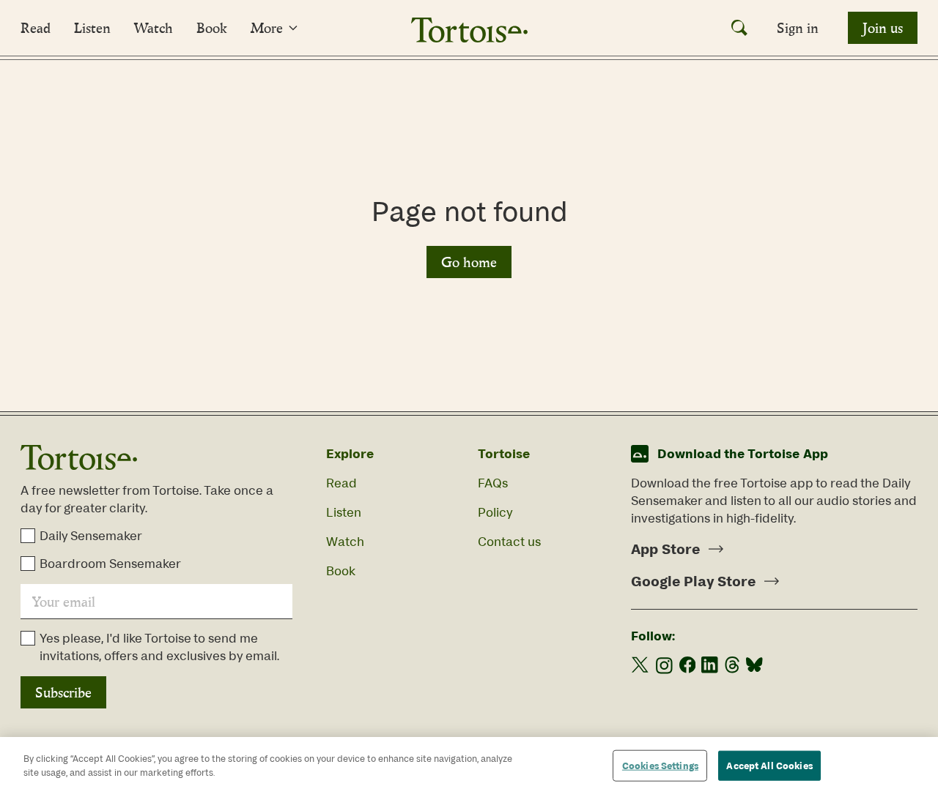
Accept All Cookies (769, 765)
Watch (153, 27)
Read (36, 27)
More (267, 27)
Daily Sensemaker (91, 535)
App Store (665, 549)
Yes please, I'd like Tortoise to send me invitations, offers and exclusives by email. (159, 647)
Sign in (798, 27)
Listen (92, 27)
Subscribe (63, 692)
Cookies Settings (660, 765)
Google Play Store (693, 581)
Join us (883, 27)
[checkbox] (28, 535)
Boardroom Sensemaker (110, 563)
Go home (469, 262)
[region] (469, 767)
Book (211, 27)
